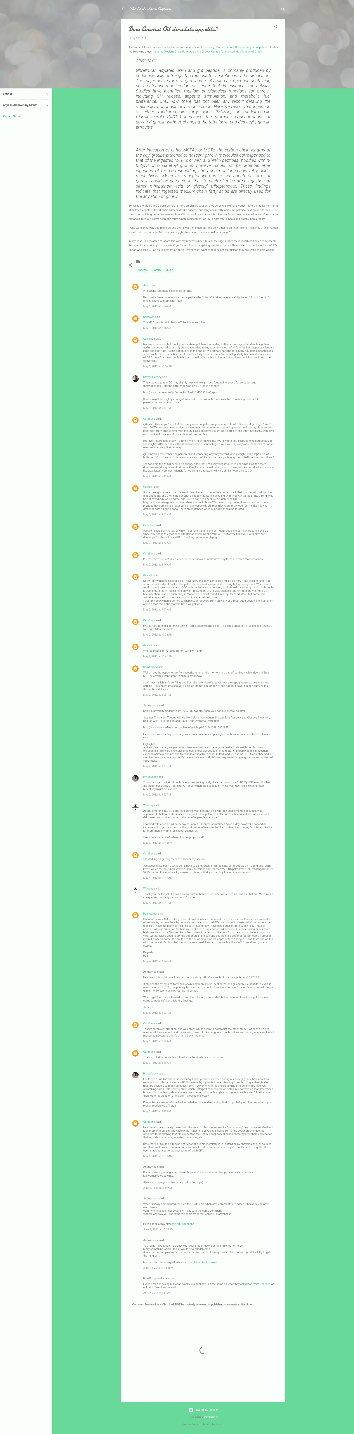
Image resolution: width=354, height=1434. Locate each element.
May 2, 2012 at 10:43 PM (157, 843)
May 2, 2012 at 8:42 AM (157, 543)
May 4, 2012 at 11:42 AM (157, 878)
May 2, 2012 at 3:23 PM (157, 766)
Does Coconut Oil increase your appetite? (242, 47)
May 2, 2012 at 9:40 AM (157, 609)
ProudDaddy (150, 777)
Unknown (148, 317)
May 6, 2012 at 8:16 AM (157, 1063)
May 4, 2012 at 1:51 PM (157, 903)
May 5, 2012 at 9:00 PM (157, 1012)
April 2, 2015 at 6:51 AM (157, 1293)
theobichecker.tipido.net (203, 1262)
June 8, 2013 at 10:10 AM (158, 1229)
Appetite (143, 270)
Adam (146, 285)
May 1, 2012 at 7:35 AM (157, 328)
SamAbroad (150, 667)
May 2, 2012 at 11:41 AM (157, 656)
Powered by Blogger (205, 1410)
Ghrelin (156, 270)
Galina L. (148, 338)
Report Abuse (12, 116)
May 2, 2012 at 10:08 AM (157, 634)
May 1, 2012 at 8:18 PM (157, 408)
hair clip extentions (182, 1224)
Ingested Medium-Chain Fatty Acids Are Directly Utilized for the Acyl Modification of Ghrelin (208, 51)
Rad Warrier (150, 913)
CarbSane (149, 418)
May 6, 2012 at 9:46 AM (157, 1111)
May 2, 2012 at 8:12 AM (157, 514)
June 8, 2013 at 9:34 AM (157, 1187)
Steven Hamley (152, 377)
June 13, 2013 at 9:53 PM (158, 1267)
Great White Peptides (257, 1284)
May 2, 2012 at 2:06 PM (157, 694)
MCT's (169, 270)
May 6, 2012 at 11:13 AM (157, 1156)
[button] (275, 27)
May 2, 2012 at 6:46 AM (157, 476)
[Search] (283, 10)
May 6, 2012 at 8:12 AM (157, 1041)
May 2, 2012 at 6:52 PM (157, 794)
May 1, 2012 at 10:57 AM (157, 366)
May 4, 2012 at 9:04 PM (157, 961)
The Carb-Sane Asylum (150, 9)
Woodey (148, 805)
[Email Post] (138, 262)
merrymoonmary (211, 1417)
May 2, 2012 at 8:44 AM (157, 564)
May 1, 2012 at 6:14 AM (157, 306)
